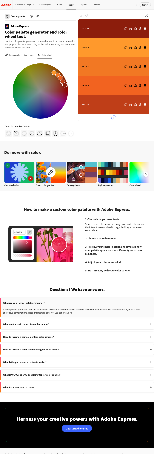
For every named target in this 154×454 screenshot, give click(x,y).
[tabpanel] (40, 99)
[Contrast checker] (31, 16)
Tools (70, 4)
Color (59, 4)
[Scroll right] (71, 133)
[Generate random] (146, 15)
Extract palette (73, 185)
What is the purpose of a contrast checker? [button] (24, 362)
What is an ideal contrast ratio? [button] (19, 387)
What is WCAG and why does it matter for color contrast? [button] (32, 374)
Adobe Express (45, 4)
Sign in (145, 4)
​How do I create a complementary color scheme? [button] (28, 336)
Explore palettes (105, 185)
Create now (19, 172)
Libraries (96, 4)
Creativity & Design (23, 4)
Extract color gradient (45, 185)
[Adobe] (6, 4)
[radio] (8, 133)
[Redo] (86, 15)
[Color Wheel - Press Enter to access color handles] (40, 91)
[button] (136, 4)
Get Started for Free (77, 428)
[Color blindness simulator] (37, 16)
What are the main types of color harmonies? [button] (26, 324)
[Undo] (80, 15)
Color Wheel (135, 185)
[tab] (12, 55)
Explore (83, 4)
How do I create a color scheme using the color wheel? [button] (31, 349)
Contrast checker (11, 185)
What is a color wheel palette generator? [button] (24, 302)
